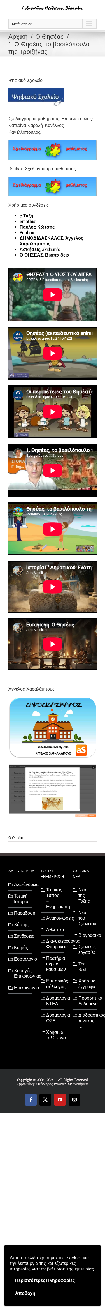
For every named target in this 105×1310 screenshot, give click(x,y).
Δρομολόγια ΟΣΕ (54, 1018)
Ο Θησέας (16, 838)
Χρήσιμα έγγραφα (86, 983)
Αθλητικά (54, 929)
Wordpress (80, 1084)
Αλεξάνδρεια (21, 884)
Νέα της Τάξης (84, 895)
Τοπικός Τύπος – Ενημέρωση (54, 898)
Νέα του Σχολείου (86, 918)
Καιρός (21, 947)
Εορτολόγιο (21, 959)
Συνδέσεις (21, 936)
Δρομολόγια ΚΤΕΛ (54, 1000)
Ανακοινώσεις (54, 918)
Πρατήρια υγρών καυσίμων (54, 964)
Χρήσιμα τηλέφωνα (54, 1035)
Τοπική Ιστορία (21, 898)
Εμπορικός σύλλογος (54, 983)
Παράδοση (21, 913)
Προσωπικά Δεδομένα (86, 1000)
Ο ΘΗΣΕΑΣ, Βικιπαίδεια (44, 255)
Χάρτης (21, 924)
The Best (82, 966)
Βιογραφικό (86, 935)
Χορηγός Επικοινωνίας (21, 973)
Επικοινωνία (21, 987)
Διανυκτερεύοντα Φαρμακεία (54, 943)
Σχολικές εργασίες (86, 949)
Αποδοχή (25, 1293)
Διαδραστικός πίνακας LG (86, 1021)
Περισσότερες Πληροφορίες (45, 1280)
